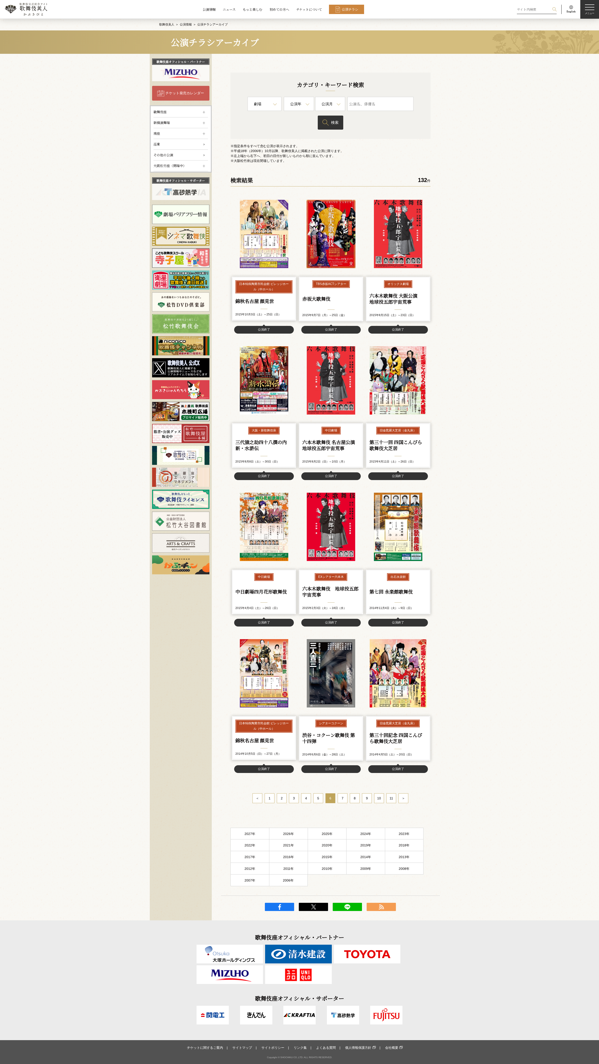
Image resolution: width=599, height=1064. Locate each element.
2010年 (327, 869)
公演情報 (209, 9)
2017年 (250, 857)
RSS (381, 907)
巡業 (156, 144)
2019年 (365, 845)
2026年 (288, 834)
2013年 (404, 857)
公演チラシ (350, 9)
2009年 (365, 869)
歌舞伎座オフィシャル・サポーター (181, 180)
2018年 (404, 845)
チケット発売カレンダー (184, 93)
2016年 (288, 857)
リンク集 (300, 1047)
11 (391, 798)
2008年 (404, 869)
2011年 (288, 869)
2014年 (365, 857)
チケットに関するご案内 (205, 1047)
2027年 (250, 834)
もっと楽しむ (252, 9)
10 (379, 798)
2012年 (250, 869)
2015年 (327, 857)
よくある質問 (326, 1047)
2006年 (288, 880)
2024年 (365, 834)
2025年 (327, 834)
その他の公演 (163, 155)
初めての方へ (279, 9)
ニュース (229, 9)
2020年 (327, 845)
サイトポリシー (272, 1047)
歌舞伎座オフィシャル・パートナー (181, 61)
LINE (347, 907)
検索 (335, 122)
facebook (279, 907)
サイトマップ (242, 1047)
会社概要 (391, 1047)
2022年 (250, 845)
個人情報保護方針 (358, 1047)
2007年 (250, 880)
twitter (313, 907)
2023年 (404, 834)
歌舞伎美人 (166, 24)
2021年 (288, 845)
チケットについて (309, 9)
